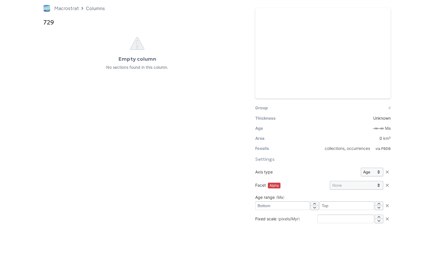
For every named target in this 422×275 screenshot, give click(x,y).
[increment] (314, 203)
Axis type (264, 171)
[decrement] (314, 207)
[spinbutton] (282, 205)
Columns (95, 8)
